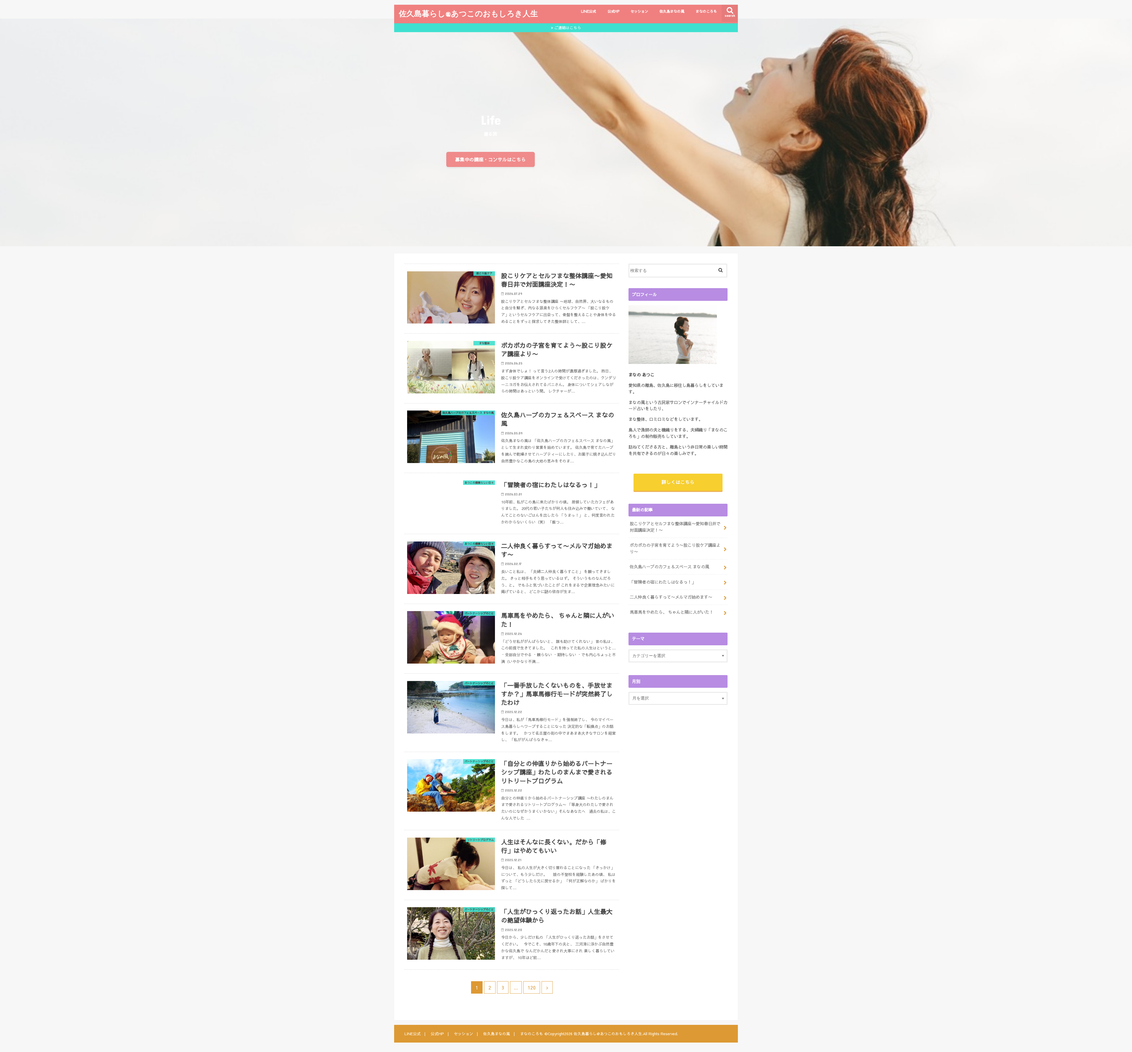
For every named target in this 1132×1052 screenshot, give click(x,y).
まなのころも (706, 11)
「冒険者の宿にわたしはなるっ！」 (663, 582)
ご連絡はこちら (567, 27)
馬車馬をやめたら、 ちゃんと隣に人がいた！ (671, 612)
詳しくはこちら (678, 482)
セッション (639, 11)
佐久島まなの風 (671, 11)
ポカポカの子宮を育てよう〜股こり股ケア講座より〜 (675, 548)
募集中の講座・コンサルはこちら (490, 159)
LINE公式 (588, 11)
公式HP (613, 11)
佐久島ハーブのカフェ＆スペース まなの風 (669, 567)
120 (532, 987)
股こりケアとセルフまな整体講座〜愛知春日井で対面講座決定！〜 (675, 527)
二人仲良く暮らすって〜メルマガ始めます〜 (671, 597)
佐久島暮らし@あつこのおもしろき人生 (468, 13)
